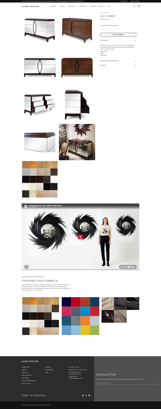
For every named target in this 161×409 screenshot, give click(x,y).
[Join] (157, 382)
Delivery (103, 65)
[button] (54, 6)
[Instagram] (86, 395)
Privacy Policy (25, 378)
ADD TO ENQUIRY (118, 35)
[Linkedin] (89, 395)
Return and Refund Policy (29, 380)
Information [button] (26, 367)
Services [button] (48, 367)
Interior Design (49, 369)
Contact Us (25, 372)
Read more (103, 55)
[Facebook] (83, 395)
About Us (24, 369)
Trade (46, 372)
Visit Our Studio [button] (74, 367)
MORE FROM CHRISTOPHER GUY (109, 61)
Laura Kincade (28, 405)
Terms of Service (26, 383)
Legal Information (26, 375)
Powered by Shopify (43, 405)
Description (104, 40)
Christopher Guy (105, 19)
